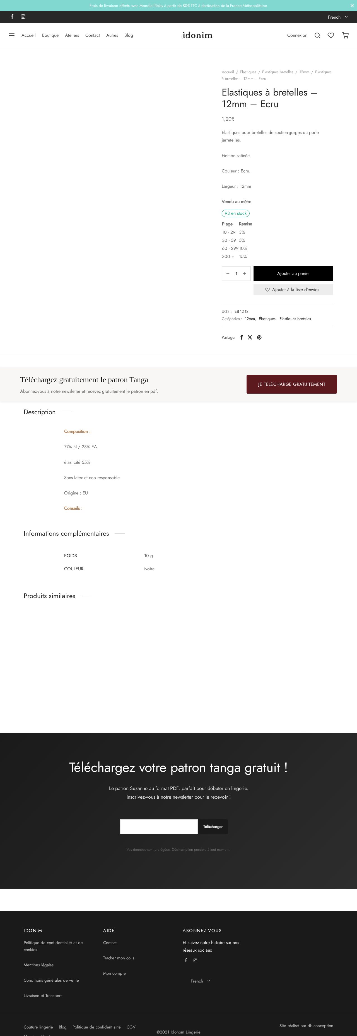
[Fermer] (352, 5)
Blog (128, 35)
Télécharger (213, 826)
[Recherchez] (317, 35)
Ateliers (72, 35)
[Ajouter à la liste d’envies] (92, 690)
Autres (112, 35)
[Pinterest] (259, 337)
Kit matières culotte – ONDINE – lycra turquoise (55, 693)
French (334, 17)
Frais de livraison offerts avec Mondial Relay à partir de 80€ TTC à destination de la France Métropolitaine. (179, 5)
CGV (131, 1027)
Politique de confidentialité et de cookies (53, 946)
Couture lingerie (38, 1027)
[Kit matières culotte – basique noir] (218, 648)
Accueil (28, 35)
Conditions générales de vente (51, 980)
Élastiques (248, 72)
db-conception (320, 1026)
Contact (92, 35)
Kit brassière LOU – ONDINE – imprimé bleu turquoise (292, 693)
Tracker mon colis (118, 958)
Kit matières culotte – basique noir (211, 693)
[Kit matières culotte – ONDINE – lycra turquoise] (59, 648)
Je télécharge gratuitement (291, 384)
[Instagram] (23, 17)
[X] (250, 337)
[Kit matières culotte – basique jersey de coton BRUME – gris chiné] (138, 648)
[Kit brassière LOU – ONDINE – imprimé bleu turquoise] (297, 648)
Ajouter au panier (293, 273)
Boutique (50, 35)
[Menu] (11, 35)
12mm (304, 72)
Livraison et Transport (43, 996)
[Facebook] (12, 17)
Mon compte (114, 973)
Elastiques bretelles (277, 72)
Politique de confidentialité (97, 1027)
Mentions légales (39, 965)
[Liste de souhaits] (331, 35)
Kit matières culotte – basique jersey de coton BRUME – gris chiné (131, 696)
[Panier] (345, 35)
